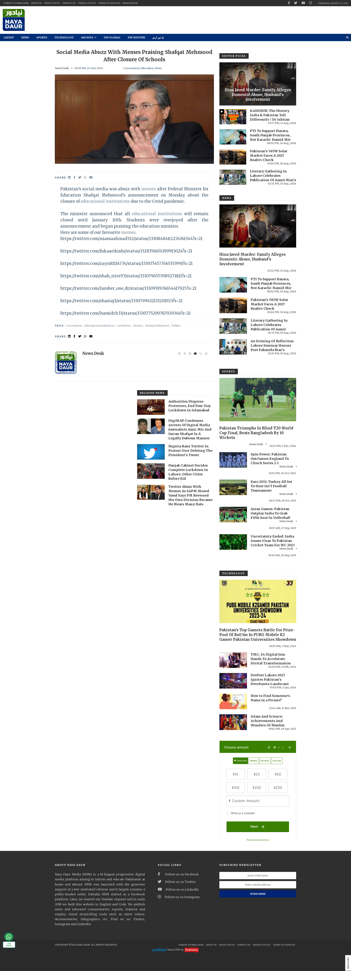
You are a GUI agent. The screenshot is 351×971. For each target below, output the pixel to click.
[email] (90, 177)
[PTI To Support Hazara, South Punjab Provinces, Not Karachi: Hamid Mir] (232, 136)
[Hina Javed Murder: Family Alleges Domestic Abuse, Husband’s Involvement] (257, 83)
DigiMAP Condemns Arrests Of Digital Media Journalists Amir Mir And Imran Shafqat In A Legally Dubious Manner (190, 429)
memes (148, 188)
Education (147, 68)
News (25, 37)
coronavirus (74, 325)
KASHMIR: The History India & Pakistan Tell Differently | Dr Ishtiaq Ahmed (270, 117)
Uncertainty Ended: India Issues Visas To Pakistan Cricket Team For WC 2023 (273, 540)
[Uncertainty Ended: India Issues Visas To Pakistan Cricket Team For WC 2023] (233, 542)
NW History (136, 37)
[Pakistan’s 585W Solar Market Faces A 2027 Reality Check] (232, 157)
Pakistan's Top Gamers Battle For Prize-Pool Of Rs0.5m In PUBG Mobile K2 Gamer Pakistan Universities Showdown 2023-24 (257, 637)
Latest (9, 37)
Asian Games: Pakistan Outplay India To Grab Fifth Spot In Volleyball (270, 513)
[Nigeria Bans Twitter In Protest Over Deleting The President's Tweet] (151, 452)
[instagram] (310, 3)
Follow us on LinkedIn (182, 889)
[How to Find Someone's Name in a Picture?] (233, 701)
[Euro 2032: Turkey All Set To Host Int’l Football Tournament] (233, 487)
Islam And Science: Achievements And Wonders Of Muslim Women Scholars (268, 723)
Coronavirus (131, 68)
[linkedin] (69, 177)
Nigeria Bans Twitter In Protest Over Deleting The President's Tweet (190, 450)
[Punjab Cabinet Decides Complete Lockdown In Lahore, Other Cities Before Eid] (151, 471)
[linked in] (69, 336)
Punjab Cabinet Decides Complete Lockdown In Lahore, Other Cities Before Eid (188, 472)
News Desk (62, 68)
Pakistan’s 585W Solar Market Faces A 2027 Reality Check (268, 155)
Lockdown (124, 325)
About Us (36, 3)
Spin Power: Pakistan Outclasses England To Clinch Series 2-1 (270, 458)
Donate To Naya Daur (16, 3)
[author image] (66, 362)
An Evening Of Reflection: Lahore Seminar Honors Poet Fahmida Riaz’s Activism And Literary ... (272, 347)
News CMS (174, 949)
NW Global (112, 37)
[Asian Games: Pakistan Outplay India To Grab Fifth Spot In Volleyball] (233, 514)
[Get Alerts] (9, 937)
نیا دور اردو (158, 37)
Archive (87, 37)
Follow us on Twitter (180, 882)
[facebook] (289, 3)
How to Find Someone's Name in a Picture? (270, 698)
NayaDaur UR (130, 3)
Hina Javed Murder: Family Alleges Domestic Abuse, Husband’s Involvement (258, 95)
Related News (152, 393)
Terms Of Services (109, 3)
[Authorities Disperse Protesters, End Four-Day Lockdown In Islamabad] (151, 407)
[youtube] (303, 3)
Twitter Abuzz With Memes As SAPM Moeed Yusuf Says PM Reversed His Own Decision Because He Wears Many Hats (190, 495)
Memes (138, 325)
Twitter (176, 325)
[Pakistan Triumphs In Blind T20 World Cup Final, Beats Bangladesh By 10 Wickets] (257, 399)
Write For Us (52, 3)
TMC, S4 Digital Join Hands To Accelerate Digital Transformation (271, 658)
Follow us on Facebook (181, 874)
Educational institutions (99, 325)
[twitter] (295, 3)
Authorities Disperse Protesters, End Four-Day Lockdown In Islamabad (189, 405)
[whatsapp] (85, 177)
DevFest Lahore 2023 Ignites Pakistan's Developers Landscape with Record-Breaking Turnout (270, 684)
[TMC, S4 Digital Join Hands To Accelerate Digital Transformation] (233, 660)
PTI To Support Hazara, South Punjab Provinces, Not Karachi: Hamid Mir (270, 135)
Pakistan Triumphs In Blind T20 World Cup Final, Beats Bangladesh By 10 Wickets (256, 433)
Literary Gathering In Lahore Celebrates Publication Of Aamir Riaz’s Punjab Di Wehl (273, 177)
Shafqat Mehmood (157, 325)
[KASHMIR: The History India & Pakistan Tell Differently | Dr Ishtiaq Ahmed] (232, 116)
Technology (64, 37)
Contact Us (69, 3)
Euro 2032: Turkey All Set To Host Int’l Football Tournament (271, 486)
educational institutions (105, 201)
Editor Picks (234, 56)
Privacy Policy (87, 3)
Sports (41, 37)
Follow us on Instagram (182, 897)
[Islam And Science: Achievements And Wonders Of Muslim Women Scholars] (233, 722)
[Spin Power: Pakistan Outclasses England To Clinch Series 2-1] (233, 460)
